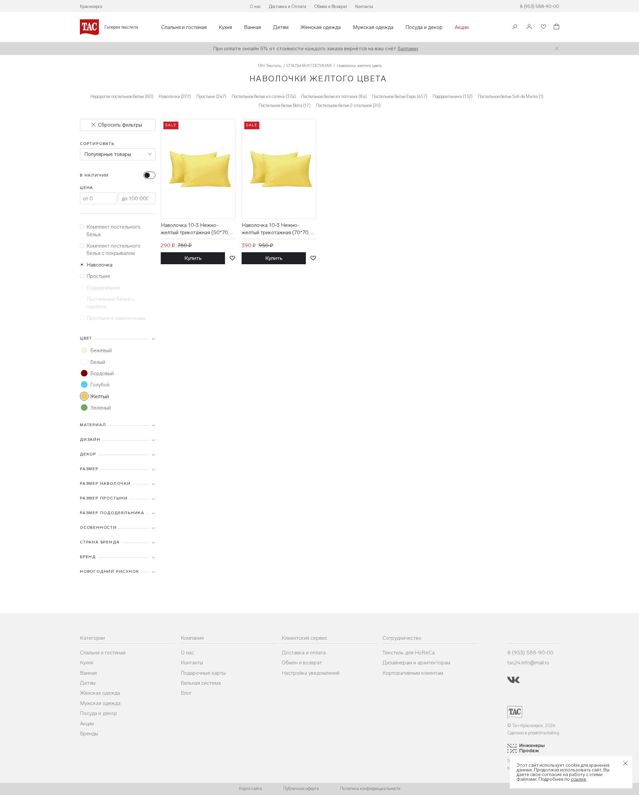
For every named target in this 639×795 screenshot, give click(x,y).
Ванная (252, 27)
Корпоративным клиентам (412, 673)
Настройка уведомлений (310, 673)
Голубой (99, 385)
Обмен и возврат (302, 662)
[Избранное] (542, 27)
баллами (408, 48)
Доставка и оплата (304, 652)
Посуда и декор (424, 27)
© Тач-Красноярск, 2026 (531, 725)
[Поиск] (515, 27)
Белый (97, 362)
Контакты (364, 6)
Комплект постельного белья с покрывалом (113, 249)
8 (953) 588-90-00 (539, 6)
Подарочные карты (203, 673)
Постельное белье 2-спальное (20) (348, 105)
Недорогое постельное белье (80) (122, 96)
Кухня (225, 27)
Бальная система (201, 683)
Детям (281, 27)
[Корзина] (555, 27)
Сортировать (97, 144)
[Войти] (529, 27)
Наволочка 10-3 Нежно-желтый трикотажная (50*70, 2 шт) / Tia (197, 229)
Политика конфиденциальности (370, 788)
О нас (255, 6)
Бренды (89, 733)
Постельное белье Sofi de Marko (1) (510, 96)
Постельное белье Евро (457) (399, 96)
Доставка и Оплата (287, 6)
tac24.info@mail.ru (528, 662)
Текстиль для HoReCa (408, 652)
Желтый (99, 396)
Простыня (98, 276)
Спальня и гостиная (184, 27)
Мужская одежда (373, 27)
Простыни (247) (211, 96)
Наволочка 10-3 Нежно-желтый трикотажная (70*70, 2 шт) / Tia (278, 229)
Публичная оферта (301, 788)
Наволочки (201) (175, 96)
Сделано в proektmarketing (533, 732)
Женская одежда (321, 27)
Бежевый (101, 350)
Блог (186, 693)
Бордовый (102, 373)
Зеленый (100, 407)
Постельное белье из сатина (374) (264, 96)
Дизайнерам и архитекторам (416, 662)
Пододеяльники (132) (453, 96)
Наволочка (99, 265)
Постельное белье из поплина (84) (334, 96)
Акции (462, 27)
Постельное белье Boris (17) (285, 105)
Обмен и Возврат (330, 6)
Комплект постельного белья (113, 230)
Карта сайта (250, 788)
